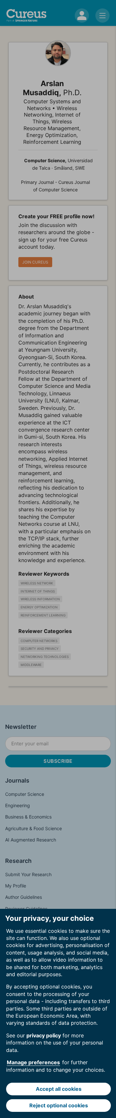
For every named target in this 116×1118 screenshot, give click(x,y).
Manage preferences (33, 1062)
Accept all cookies (59, 1089)
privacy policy (43, 1035)
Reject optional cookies (58, 1105)
